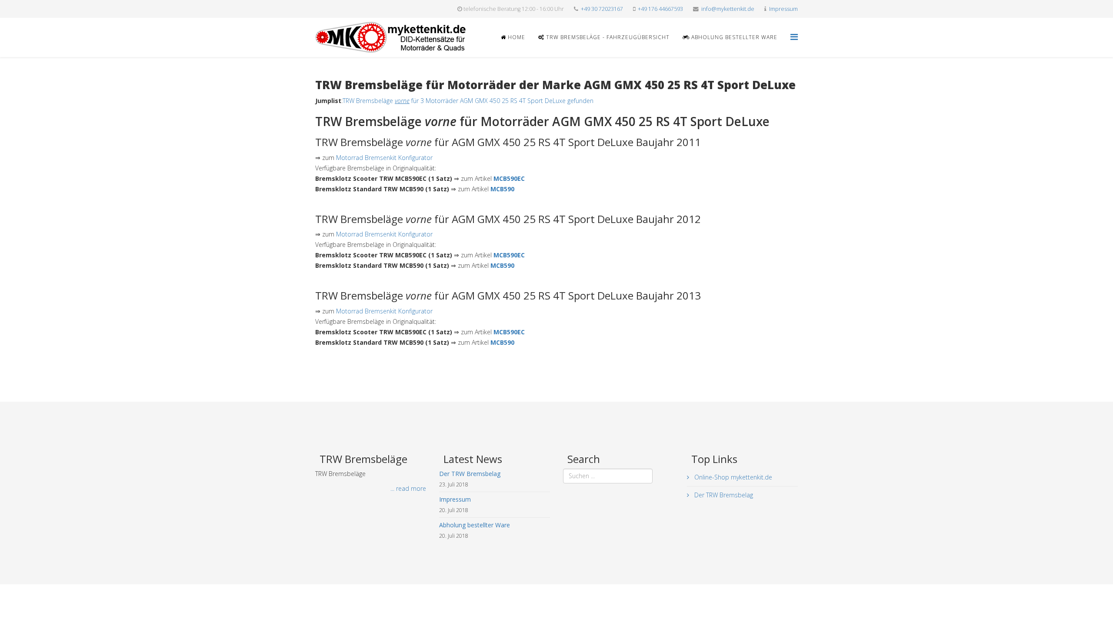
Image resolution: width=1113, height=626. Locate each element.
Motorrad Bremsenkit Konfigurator (384, 157)
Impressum (783, 9)
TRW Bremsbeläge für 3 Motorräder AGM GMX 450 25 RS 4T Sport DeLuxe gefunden (468, 101)
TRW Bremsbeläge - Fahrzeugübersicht (607, 37)
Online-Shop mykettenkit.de (732, 477)
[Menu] (794, 37)
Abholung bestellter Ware (733, 37)
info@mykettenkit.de (727, 9)
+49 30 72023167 (602, 9)
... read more (408, 488)
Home (515, 37)
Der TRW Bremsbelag (723, 495)
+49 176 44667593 (660, 9)
